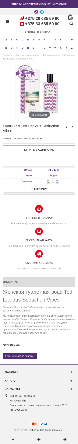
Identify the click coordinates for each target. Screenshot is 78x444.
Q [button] (22, 48)
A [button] (6, 39)
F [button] (33, 39)
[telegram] (42, 11)
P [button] (17, 48)
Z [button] (72, 48)
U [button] (44, 48)
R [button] (28, 48)
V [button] (50, 48)
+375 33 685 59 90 (42, 23)
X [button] (61, 48)
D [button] (22, 39)
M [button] (72, 39)
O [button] (11, 48)
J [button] (55, 39)
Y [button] (66, 48)
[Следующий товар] (65, 439)
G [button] (39, 39)
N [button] (6, 48)
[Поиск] (71, 24)
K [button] (61, 39)
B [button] (11, 39)
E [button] (28, 39)
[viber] (36, 11)
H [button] (44, 39)
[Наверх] (13, 439)
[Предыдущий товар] (39, 439)
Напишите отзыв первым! (28, 138)
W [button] (55, 48)
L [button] (66, 39)
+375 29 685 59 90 (42, 18)
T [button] (39, 48)
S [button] (33, 48)
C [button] (17, 39)
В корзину (39, 189)
